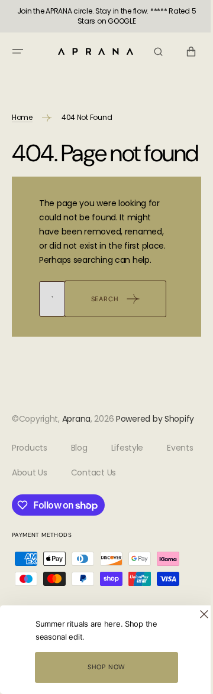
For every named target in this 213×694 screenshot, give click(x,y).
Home (22, 117)
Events (25, 524)
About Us (79, 524)
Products (29, 500)
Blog (79, 500)
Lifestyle (127, 500)
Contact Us (143, 524)
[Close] (195, 614)
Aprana (76, 456)
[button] (18, 51)
